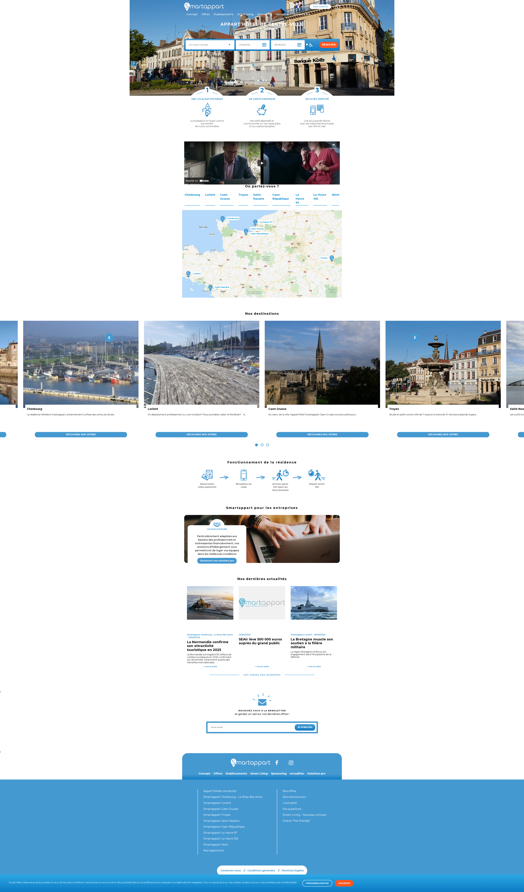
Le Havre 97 (300, 198)
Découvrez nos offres (81, 434)
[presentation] (109, 337)
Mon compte (320, 6)
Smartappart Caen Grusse (220, 809)
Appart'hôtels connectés (219, 791)
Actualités (282, 14)
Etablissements (223, 14)
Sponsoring (264, 14)
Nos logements (213, 850)
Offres (206, 14)
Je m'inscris (304, 727)
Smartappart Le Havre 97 (220, 832)
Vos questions (292, 809)
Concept (192, 14)
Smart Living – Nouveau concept (305, 814)
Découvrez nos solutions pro (217, 560)
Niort (335, 194)
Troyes (243, 194)
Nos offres (289, 791)
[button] (256, 444)
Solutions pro (301, 14)
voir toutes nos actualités (262, 674)
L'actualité (290, 803)
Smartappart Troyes (216, 814)
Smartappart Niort (215, 844)
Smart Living (245, 14)
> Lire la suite (210, 666)
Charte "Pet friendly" (296, 820)
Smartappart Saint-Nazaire (221, 820)
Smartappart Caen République (224, 826)
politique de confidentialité (282, 882)
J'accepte (344, 883)
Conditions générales (261, 870)
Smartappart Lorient (217, 803)
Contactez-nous (230, 870)
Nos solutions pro (294, 797)
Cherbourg (192, 194)
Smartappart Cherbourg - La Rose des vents (232, 797)
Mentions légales (293, 870)
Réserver (329, 44)
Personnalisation (317, 883)
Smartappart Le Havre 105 (220, 838)
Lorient (210, 194)
